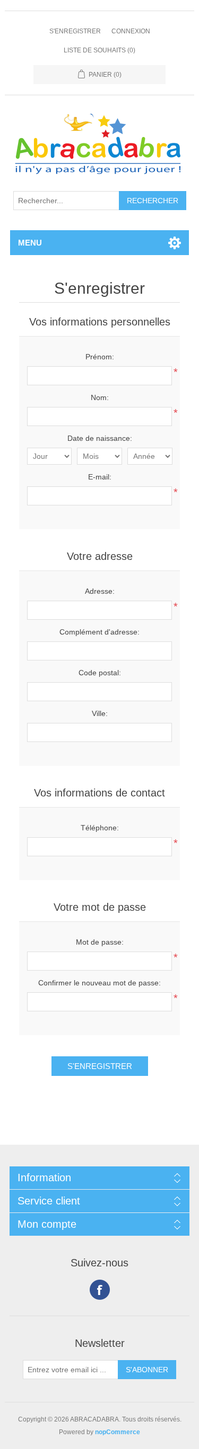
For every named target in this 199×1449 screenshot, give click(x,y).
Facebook (100, 1290)
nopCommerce (117, 1432)
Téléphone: (100, 827)
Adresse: (100, 591)
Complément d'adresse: (99, 632)
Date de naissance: (99, 438)
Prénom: (99, 356)
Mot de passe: (100, 942)
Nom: (100, 397)
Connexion (130, 31)
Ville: (100, 713)
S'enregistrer (75, 31)
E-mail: (99, 477)
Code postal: (100, 672)
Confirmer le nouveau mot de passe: (99, 983)
